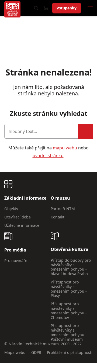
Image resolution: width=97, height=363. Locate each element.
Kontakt (57, 217)
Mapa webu (15, 352)
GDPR (36, 352)
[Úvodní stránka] (12, 9)
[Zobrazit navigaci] (90, 8)
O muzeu (60, 198)
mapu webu (65, 148)
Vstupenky (67, 7)
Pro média (15, 250)
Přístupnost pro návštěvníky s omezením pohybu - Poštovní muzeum (69, 332)
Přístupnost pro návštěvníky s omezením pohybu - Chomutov (69, 310)
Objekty (11, 208)
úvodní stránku (48, 156)
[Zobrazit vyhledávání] (36, 8)
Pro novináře (15, 260)
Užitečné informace (21, 225)
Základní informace (25, 198)
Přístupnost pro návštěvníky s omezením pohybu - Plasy (69, 288)
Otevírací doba (17, 217)
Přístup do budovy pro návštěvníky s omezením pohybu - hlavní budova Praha (71, 267)
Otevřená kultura (69, 249)
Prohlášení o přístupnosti (69, 352)
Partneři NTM (63, 208)
